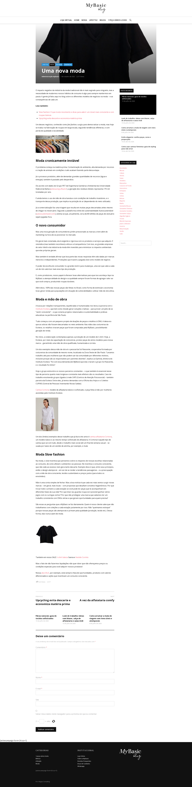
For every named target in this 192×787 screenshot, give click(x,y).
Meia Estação (124, 229)
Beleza (103, 20)
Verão (122, 231)
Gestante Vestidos (126, 211)
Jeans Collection (125, 224)
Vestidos (123, 181)
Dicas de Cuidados (83, 764)
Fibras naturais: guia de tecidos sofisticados (46, 617)
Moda (84, 20)
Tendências (68, 64)
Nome (39, 677)
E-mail (39, 688)
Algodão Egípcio (125, 216)
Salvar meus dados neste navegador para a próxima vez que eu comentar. (66, 714)
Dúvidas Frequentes (84, 761)
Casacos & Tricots (126, 186)
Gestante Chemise (126, 208)
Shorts (122, 176)
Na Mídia (59, 64)
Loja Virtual (66, 20)
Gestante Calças (125, 213)
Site (37, 699)
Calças (122, 173)
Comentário (41, 647)
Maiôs (122, 203)
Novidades (123, 168)
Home (76, 20)
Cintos (122, 196)
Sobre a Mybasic (83, 759)
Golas (122, 193)
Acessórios (123, 188)
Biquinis (122, 201)
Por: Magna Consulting (43, 782)
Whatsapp (80, 766)
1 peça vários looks (117, 20)
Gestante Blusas (125, 206)
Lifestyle (93, 20)
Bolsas (122, 198)
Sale (121, 234)
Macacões (123, 183)
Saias (121, 178)
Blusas (122, 170)
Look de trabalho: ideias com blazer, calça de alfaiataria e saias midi (73, 618)
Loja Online (81, 756)
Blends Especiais (125, 221)
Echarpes (123, 191)
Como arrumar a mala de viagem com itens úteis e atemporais (100, 618)
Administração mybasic (50, 76)
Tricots (122, 219)
